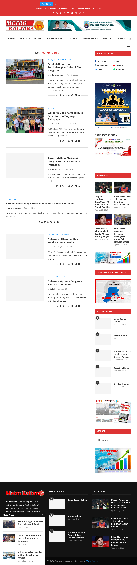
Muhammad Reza (56, 75)
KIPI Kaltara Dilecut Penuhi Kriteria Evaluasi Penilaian (122, 354)
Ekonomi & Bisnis (88, 39)
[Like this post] (57, 95)
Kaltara (37, 39)
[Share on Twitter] (63, 95)
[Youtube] (68, 13)
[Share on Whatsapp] (69, 95)
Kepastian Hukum (122, 368)
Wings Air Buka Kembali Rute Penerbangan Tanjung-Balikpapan (65, 116)
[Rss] (83, 13)
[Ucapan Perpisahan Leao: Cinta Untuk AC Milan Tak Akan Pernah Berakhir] (103, 187)
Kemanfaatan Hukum (120, 320)
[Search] (130, 39)
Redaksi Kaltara (55, 124)
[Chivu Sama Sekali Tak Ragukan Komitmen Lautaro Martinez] (122, 187)
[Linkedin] (64, 13)
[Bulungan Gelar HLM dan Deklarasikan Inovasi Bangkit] (9, 555)
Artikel (120, 39)
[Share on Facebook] (60, 95)
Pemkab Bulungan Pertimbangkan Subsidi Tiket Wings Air (65, 67)
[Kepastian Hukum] (103, 372)
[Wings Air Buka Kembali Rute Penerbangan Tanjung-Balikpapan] (25, 120)
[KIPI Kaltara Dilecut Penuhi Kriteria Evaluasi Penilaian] (103, 355)
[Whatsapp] (80, 13)
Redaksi (39, 9)
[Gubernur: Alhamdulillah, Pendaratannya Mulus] (25, 246)
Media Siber (63, 9)
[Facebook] (53, 13)
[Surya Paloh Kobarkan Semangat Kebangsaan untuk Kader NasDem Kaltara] (122, 219)
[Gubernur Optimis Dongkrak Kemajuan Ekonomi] (25, 288)
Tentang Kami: (50, 9)
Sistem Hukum (120, 335)
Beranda (11, 39)
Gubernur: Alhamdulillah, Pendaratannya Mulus (63, 241)
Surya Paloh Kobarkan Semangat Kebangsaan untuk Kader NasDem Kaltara (121, 235)
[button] (55, 4)
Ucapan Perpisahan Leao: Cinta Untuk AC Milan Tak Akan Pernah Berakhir (103, 201)
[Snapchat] (76, 13)
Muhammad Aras (56, 169)
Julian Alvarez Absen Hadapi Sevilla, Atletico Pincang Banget (68, 4)
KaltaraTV (97, 9)
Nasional (23, 39)
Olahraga (106, 39)
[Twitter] (57, 13)
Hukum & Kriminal (55, 39)
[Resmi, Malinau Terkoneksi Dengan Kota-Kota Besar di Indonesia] (25, 165)
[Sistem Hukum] (103, 339)
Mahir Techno (92, 561)
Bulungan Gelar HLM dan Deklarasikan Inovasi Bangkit (29, 555)
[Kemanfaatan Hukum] (103, 323)
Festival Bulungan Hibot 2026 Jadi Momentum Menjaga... (29, 538)
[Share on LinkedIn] (66, 95)
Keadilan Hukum (121, 384)
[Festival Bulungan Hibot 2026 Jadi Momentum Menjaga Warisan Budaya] (9, 538)
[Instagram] (60, 13)
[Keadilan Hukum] (103, 388)
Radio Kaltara (84, 9)
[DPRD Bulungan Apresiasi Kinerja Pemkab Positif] (9, 524)
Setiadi (52, 247)
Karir (73, 9)
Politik (71, 39)
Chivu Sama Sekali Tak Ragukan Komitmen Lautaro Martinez (122, 200)
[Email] (72, 13)
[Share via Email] (79, 95)
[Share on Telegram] (72, 95)
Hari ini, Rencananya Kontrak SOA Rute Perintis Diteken (40, 203)
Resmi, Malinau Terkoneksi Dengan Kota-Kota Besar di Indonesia (64, 161)
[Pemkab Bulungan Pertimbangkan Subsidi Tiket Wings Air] (25, 71)
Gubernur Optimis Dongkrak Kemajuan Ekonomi (65, 283)
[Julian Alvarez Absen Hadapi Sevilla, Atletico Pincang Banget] (103, 219)
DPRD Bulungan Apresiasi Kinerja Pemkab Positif (30, 522)
